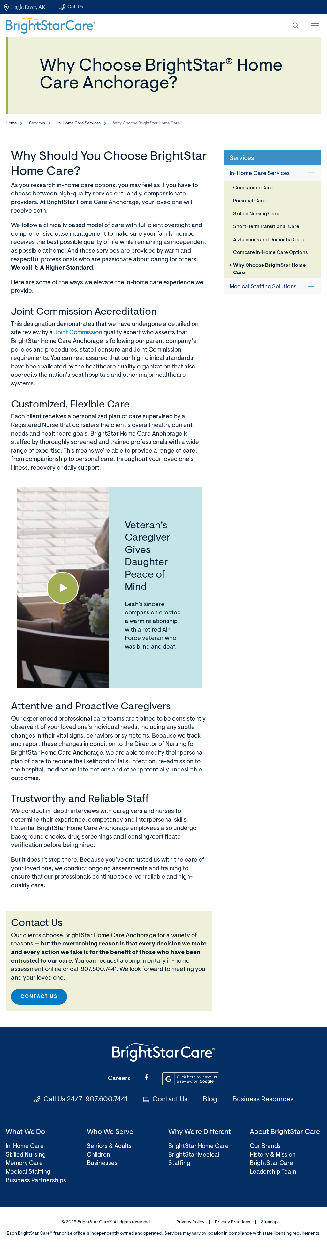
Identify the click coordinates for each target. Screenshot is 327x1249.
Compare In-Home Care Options (270, 252)
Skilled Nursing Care (256, 214)
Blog (210, 1099)
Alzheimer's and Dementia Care (268, 239)
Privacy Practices (232, 1222)
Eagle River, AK (28, 7)
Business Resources (262, 1099)
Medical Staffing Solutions (263, 287)
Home (11, 123)
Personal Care (249, 200)
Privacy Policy (190, 1222)
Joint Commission (78, 333)
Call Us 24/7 (85, 1099)
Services (37, 123)
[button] (295, 25)
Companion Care (253, 188)
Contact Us (39, 996)
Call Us (75, 7)
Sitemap (269, 1222)
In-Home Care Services (79, 123)
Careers (119, 1079)
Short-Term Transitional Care (266, 226)
